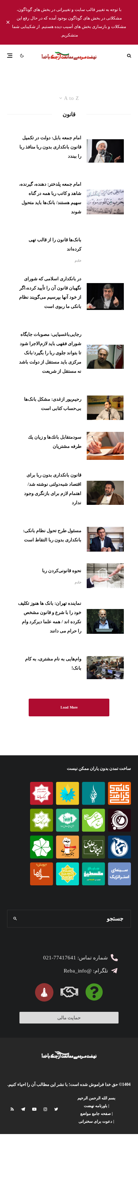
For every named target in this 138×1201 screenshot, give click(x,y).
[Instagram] (45, 1109)
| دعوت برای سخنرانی (96, 1121)
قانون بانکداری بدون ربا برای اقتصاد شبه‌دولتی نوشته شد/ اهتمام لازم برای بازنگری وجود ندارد (52, 488)
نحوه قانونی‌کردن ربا (61, 570)
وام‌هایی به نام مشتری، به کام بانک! (53, 663)
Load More (69, 707)
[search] (15, 918)
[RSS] (12, 1109)
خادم (78, 261)
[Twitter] (56, 1109)
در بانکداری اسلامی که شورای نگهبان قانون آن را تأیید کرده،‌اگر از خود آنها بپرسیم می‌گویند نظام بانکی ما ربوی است (50, 292)
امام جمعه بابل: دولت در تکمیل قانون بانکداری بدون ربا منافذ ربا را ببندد (50, 147)
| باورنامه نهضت (96, 1106)
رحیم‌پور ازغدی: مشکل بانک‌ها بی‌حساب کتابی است (52, 403)
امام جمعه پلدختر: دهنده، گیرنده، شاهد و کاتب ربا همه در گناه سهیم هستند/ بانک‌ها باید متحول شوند (50, 197)
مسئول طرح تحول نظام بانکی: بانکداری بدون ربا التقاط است (52, 535)
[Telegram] (23, 1109)
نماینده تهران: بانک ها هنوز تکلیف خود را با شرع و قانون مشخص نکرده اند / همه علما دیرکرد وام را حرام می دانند (49, 616)
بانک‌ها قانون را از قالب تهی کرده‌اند (55, 244)
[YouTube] (34, 1109)
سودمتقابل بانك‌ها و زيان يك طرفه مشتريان (54, 441)
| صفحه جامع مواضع (96, 1113)
